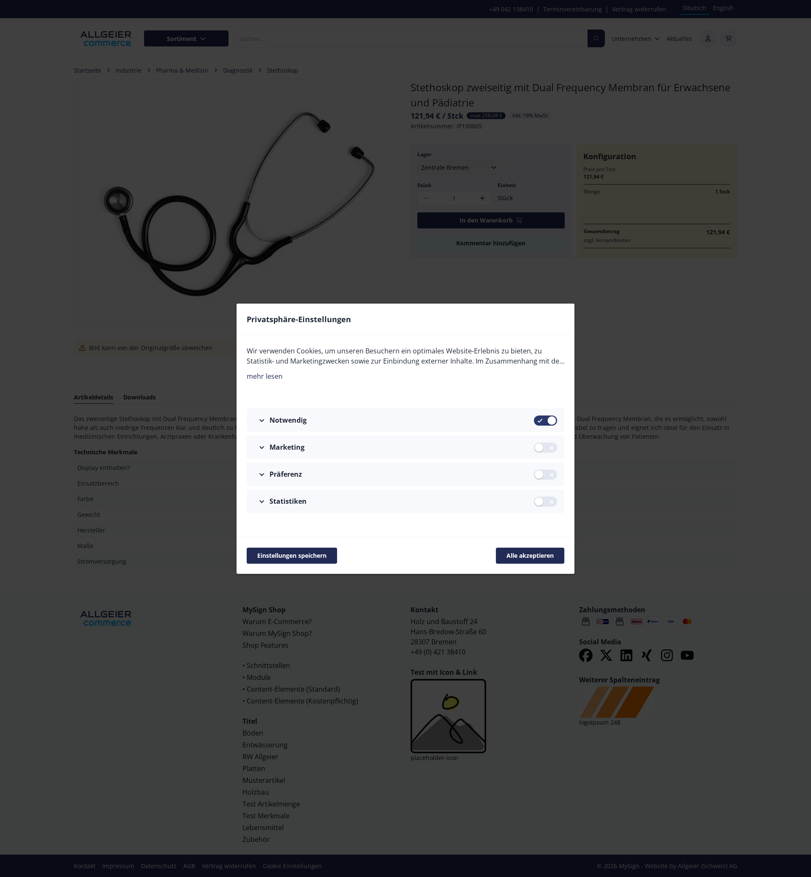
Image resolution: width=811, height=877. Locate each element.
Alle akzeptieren (530, 555)
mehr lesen (265, 376)
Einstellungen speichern (292, 555)
